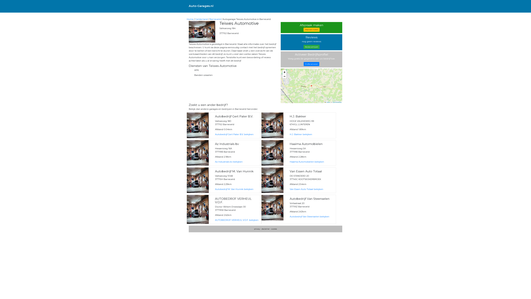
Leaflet (328, 102)
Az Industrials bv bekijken (229, 161)
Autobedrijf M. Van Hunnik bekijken (234, 189)
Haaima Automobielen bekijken (307, 161)
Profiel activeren (311, 64)
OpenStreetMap (337, 102)
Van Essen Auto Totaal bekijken (306, 189)
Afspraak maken (311, 30)
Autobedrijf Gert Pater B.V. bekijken (234, 134)
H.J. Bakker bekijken (301, 134)
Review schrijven (311, 47)
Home (190, 19)
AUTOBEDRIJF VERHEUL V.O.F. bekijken (236, 220)
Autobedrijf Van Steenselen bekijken (309, 216)
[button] (284, 72)
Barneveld (215, 19)
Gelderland (201, 19)
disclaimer (266, 229)
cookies (274, 229)
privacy (257, 229)
